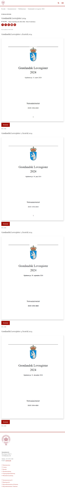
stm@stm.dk (8, 460)
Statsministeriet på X (7, 480)
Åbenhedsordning (7, 471)
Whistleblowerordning (8, 475)
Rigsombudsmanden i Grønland (10, 486)
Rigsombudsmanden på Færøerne (10, 484)
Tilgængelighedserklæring (9, 473)
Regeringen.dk (6, 482)
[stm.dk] (32, 440)
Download (5, 125)
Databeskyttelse (6, 465)
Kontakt (5, 469)
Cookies (5, 467)
